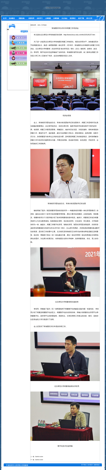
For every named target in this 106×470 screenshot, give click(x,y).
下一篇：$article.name (36, 459)
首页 (39, 25)
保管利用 (31, 18)
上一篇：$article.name (36, 456)
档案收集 (22, 18)
